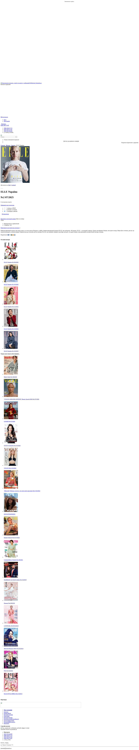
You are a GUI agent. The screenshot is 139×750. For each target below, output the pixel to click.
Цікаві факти (7, 713)
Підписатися (5, 214)
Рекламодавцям (8, 717)
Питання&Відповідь (9, 722)
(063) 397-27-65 (8, 129)
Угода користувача (9, 720)
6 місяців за (11, 209)
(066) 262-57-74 (8, 128)
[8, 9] (1, 188)
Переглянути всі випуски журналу (10, 228)
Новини (6, 712)
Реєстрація (7, 121)
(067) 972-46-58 (8, 131)
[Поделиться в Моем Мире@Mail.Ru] (11, 235)
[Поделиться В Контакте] (14, 235)
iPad (9, 185)
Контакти (6, 723)
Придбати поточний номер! (8, 219)
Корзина (3, 124)
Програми (6, 716)
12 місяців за (11, 211)
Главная (3, 145)
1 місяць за (11, 208)
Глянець (13, 145)
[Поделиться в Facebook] (8, 235)
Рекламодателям (8, 714)
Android (13, 185)
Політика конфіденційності (11, 719)
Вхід (5, 119)
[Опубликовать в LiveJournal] (10, 235)
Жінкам (8, 145)
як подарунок (7, 205)
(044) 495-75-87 (5, 125)
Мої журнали (4, 117)
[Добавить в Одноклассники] (13, 235)
